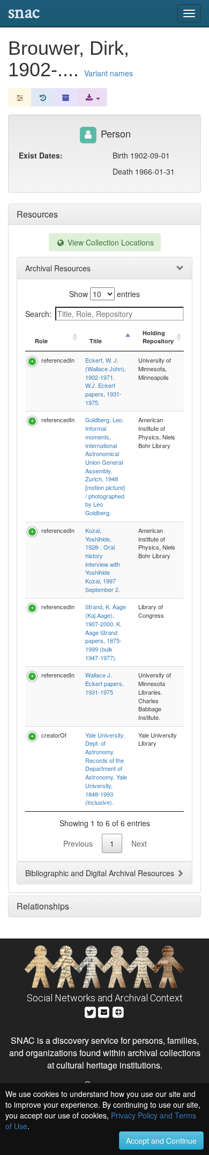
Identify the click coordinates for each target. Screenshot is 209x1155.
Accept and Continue (161, 1140)
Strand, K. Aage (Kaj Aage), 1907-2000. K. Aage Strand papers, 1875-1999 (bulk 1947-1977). (105, 631)
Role (41, 341)
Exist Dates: (41, 155)
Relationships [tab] (43, 906)
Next (139, 843)
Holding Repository (158, 337)
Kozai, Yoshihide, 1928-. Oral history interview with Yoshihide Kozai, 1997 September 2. (102, 560)
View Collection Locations (109, 242)
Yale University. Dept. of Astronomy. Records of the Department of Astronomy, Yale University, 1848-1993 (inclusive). (106, 769)
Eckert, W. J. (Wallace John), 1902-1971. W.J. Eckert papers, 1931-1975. (105, 381)
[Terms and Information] (118, 1011)
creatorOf (53, 735)
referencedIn (57, 360)
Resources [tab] (37, 214)
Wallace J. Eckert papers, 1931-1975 (104, 683)
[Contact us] (104, 1011)
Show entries (104, 293)
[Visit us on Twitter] (90, 1011)
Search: (38, 313)
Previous (78, 843)
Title (95, 341)
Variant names (108, 73)
